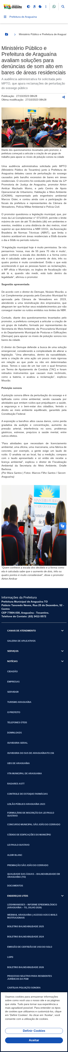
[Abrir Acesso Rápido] (46, 6)
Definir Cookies (34, 1031)
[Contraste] (28, 6)
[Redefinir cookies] (40, 6)
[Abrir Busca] (63, 6)
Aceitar (34, 1040)
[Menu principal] (5, 16)
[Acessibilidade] (34, 6)
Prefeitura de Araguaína (23, 16)
